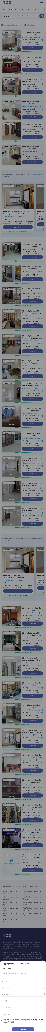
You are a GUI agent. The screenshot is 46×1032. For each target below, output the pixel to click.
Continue (23, 1029)
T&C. (12, 1022)
